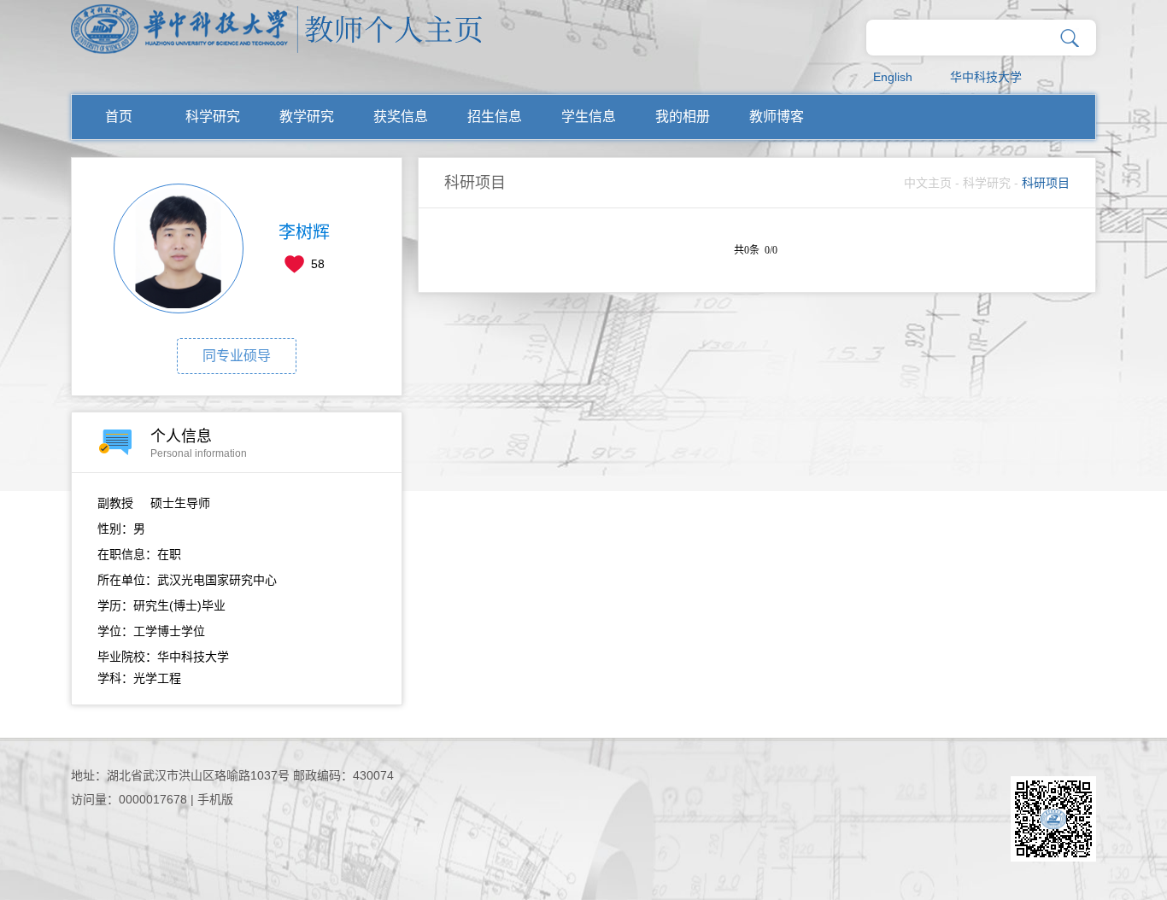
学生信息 (588, 116)
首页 (118, 116)
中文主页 (928, 183)
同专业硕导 (236, 355)
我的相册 (682, 116)
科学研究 (212, 116)
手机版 (215, 799)
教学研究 (306, 116)
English (892, 77)
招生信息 (494, 116)
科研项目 (1046, 183)
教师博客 (776, 116)
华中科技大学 (986, 77)
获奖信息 (400, 116)
